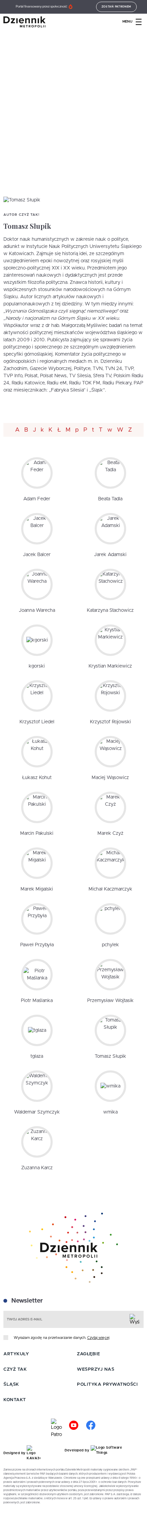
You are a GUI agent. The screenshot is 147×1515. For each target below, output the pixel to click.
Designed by (15, 1453)
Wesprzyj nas (95, 1369)
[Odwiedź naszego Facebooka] (90, 1428)
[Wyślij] (135, 1319)
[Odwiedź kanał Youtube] (73, 1428)
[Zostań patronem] (56, 1428)
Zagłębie (88, 1354)
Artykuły (16, 1354)
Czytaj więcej (98, 1338)
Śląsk (11, 1384)
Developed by (78, 1450)
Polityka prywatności (107, 1384)
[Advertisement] (73, 119)
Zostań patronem (117, 6)
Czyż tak (15, 1369)
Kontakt (14, 1400)
